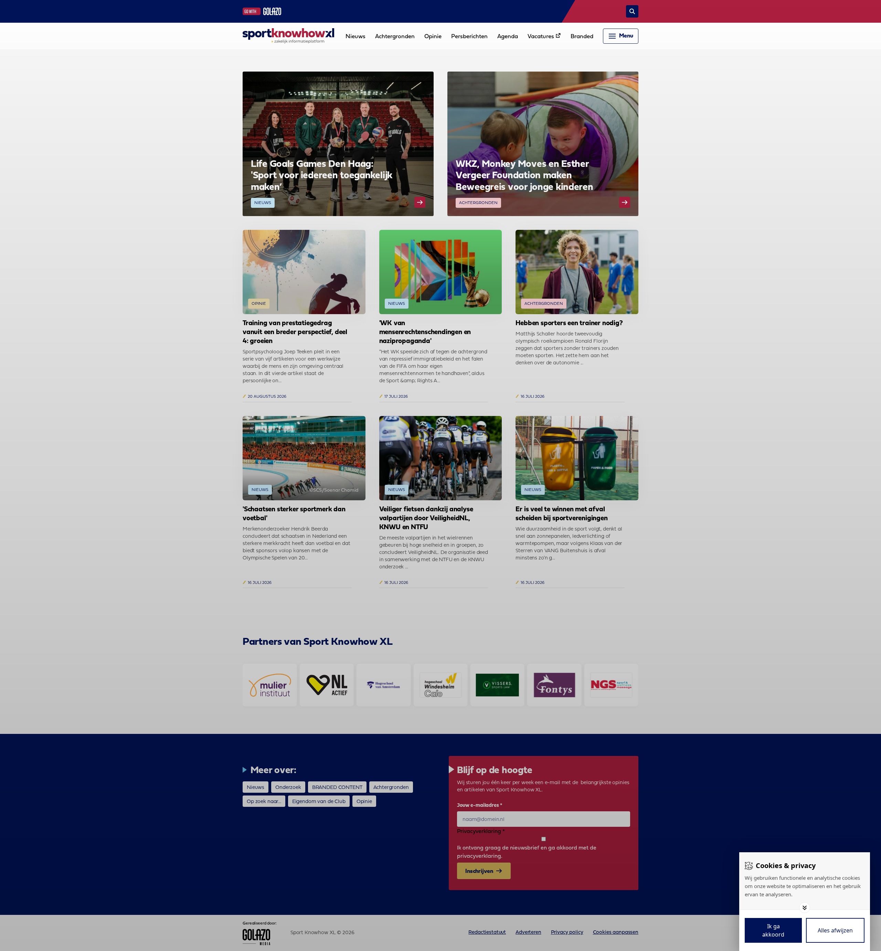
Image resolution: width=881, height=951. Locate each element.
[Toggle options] (804, 907)
